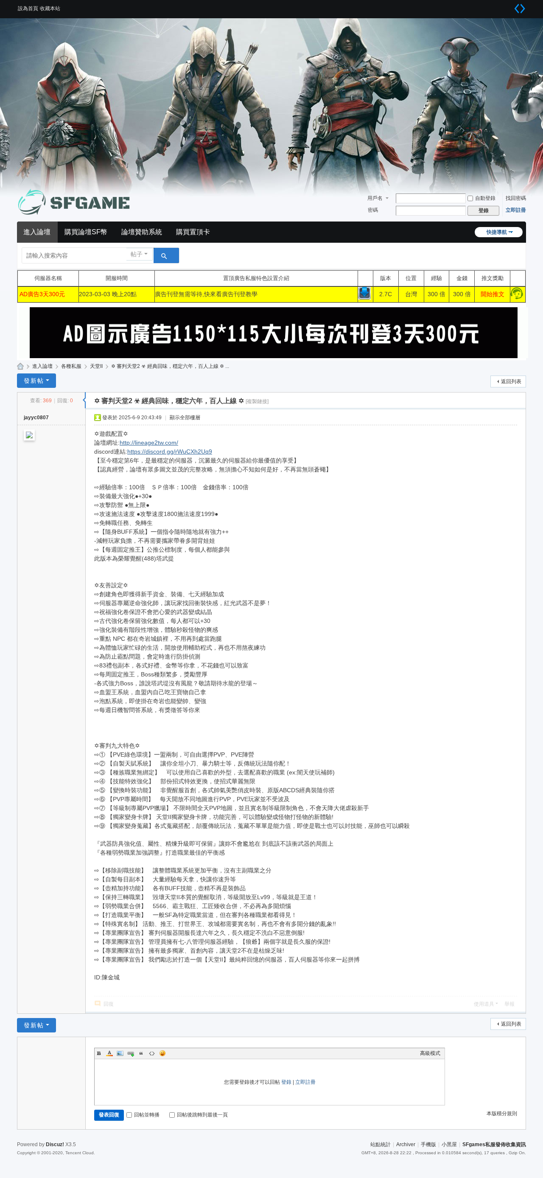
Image (120, 1053)
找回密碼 (516, 198)
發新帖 (34, 380)
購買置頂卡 (193, 232)
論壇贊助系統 (141, 232)
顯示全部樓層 (185, 418)
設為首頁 (28, 8)
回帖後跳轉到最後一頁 (202, 1115)
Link (130, 1053)
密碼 (373, 210)
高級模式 (430, 1053)
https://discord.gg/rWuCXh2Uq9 (169, 451)
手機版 (428, 1144)
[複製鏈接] (257, 401)
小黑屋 (449, 1144)
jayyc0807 (36, 418)
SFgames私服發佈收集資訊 (20, 366)
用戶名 (375, 198)
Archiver (405, 1144)
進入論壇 (36, 232)
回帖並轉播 (147, 1115)
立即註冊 (516, 210)
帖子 (137, 254)
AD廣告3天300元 (42, 294)
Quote (141, 1053)
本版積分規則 (502, 1113)
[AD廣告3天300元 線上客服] (516, 297)
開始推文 (492, 294)
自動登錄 (485, 198)
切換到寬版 (519, 8)
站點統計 (380, 1144)
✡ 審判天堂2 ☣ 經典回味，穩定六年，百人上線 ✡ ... (170, 366)
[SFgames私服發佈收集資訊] (76, 202)
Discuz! (55, 1144)
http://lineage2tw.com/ (149, 442)
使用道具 (484, 1004)
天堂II (96, 366)
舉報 (509, 1004)
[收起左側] (84, 400)
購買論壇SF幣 (85, 232)
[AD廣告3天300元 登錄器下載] (364, 297)
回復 (109, 1004)
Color (109, 1053)
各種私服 (71, 366)
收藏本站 (50, 8)
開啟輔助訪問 (509, 6)
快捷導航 (497, 232)
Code (152, 1053)
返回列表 (511, 381)
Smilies (162, 1053)
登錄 (286, 1082)
